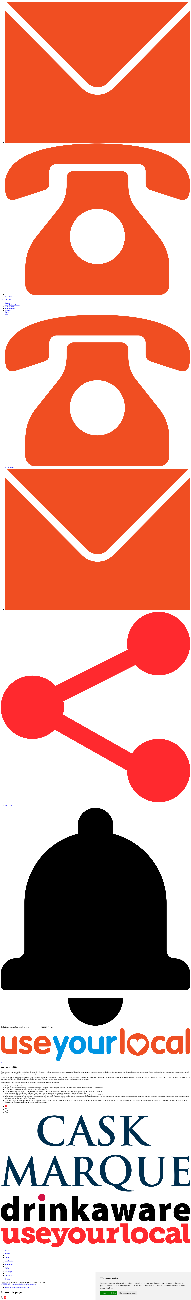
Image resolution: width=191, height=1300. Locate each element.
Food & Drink (9, 307)
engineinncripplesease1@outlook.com (24, 1284)
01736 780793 (5, 1284)
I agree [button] (104, 1293)
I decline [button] (113, 1293)
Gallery (7, 312)
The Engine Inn (6, 300)
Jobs (6, 314)
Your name (18, 1027)
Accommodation (10, 308)
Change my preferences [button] (127, 1293)
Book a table (9, 805)
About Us (8, 310)
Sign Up (44, 1027)
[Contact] (97, 142)
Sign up (7, 303)
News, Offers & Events (12, 305)
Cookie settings (9, 1261)
